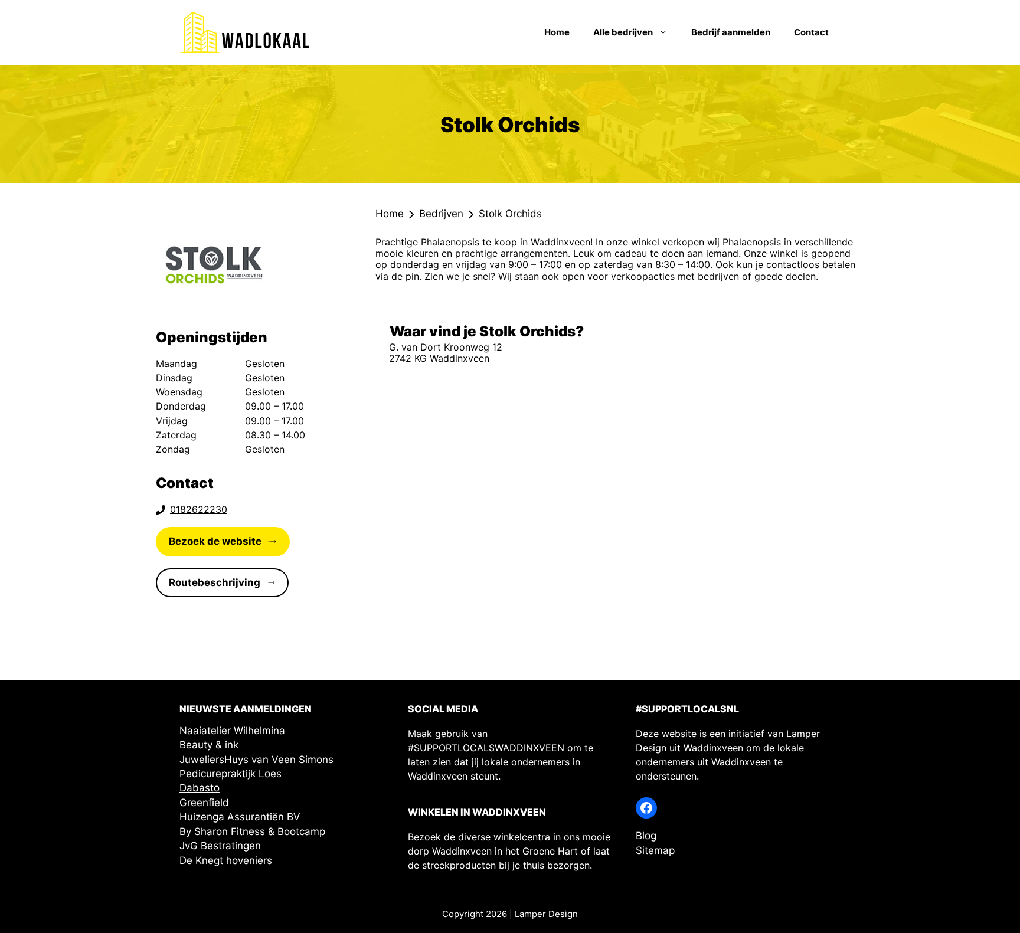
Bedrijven (441, 214)
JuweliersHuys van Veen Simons (256, 759)
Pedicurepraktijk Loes (230, 774)
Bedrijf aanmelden (730, 32)
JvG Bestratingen (220, 846)
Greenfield (204, 802)
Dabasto (199, 788)
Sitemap (655, 850)
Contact (811, 32)
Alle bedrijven (623, 32)
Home (557, 32)
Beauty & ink (208, 745)
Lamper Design (546, 913)
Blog (646, 836)
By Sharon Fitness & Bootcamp (252, 831)
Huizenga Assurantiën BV (239, 817)
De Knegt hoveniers (225, 860)
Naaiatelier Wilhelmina (232, 730)
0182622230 (198, 509)
